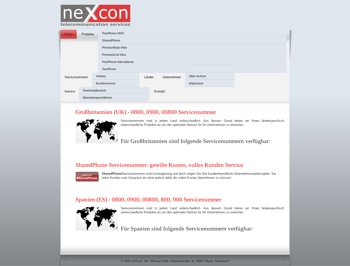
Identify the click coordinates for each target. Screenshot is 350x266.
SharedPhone (111, 40)
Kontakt (159, 91)
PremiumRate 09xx (114, 47)
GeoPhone (109, 69)
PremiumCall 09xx (114, 54)
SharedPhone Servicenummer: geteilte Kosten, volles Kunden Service (159, 165)
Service (70, 91)
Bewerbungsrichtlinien (97, 97)
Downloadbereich (94, 90)
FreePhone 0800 (113, 33)
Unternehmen (172, 77)
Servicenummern (76, 77)
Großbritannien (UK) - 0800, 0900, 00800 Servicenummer (145, 112)
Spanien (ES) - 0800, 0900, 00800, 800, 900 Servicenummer (148, 199)
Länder (149, 77)
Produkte (88, 34)
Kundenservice (105, 83)
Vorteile (101, 76)
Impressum (196, 83)
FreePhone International (118, 62)
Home (69, 34)
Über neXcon (197, 76)
